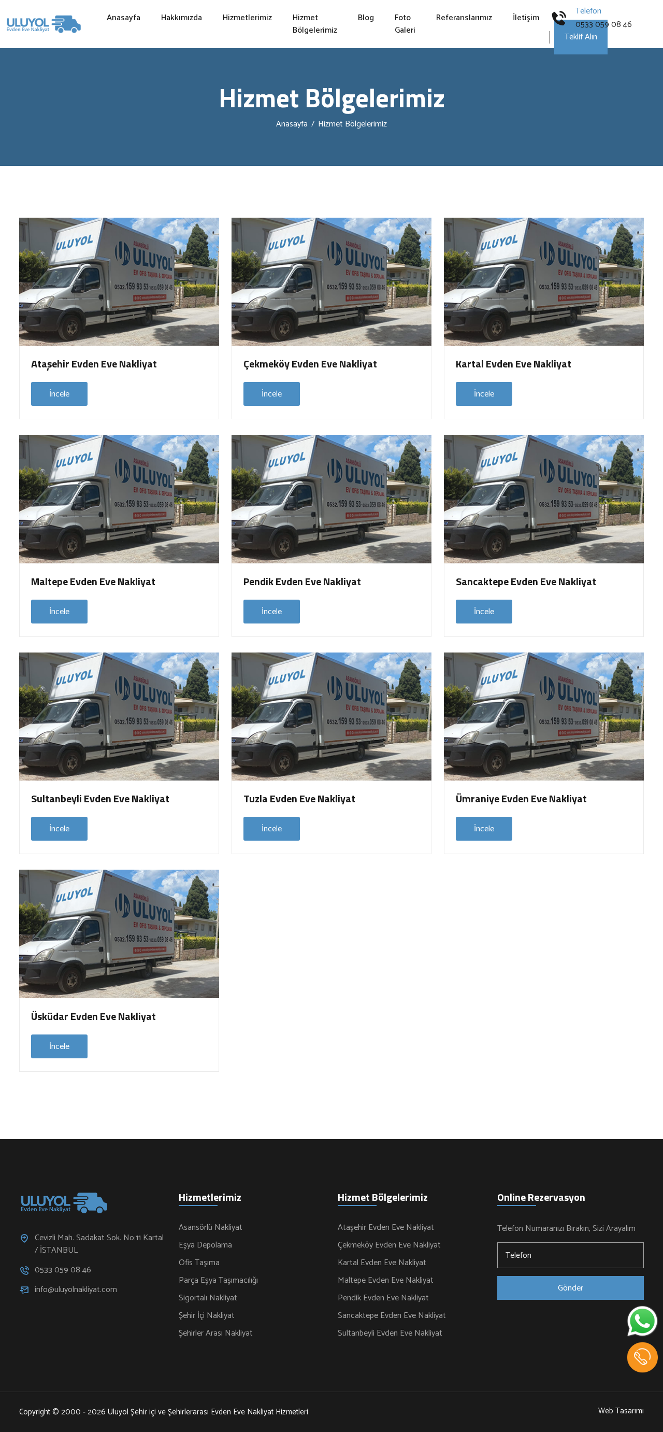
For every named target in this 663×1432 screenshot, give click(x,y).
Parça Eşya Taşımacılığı (218, 1280)
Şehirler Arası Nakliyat (216, 1333)
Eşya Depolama (205, 1245)
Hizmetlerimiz (247, 18)
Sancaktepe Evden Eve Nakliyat (526, 581)
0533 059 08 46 (603, 25)
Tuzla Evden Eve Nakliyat (299, 798)
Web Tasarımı (621, 1411)
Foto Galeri (405, 24)
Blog (366, 18)
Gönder (570, 1288)
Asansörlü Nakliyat (210, 1228)
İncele (59, 394)
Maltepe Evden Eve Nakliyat (93, 581)
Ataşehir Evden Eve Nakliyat (94, 364)
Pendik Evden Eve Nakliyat (302, 581)
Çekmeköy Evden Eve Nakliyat (310, 364)
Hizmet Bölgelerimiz (315, 24)
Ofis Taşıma (199, 1263)
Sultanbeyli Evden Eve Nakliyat (100, 798)
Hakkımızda (181, 18)
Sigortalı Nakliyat (208, 1298)
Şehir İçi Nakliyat (207, 1316)
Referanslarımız (464, 18)
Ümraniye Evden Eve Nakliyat (521, 798)
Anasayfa (123, 18)
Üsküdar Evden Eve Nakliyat (93, 1016)
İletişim (526, 18)
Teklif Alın (581, 37)
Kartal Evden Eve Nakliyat (513, 364)
